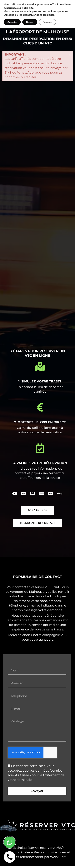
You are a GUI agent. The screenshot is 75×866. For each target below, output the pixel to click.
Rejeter (29, 22)
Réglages (48, 15)
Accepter (12, 22)
